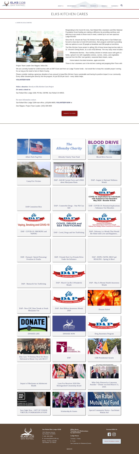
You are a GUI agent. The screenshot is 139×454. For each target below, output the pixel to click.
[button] (60, 6)
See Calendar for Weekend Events (80, 443)
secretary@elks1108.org (51, 438)
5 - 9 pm (72, 441)
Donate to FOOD (69, 113)
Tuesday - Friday (75, 438)
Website (69, 449)
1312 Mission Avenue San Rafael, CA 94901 (49, 433)
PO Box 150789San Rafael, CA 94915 (49, 441)
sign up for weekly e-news (111, 441)
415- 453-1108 (48, 436)
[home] (14, 4)
